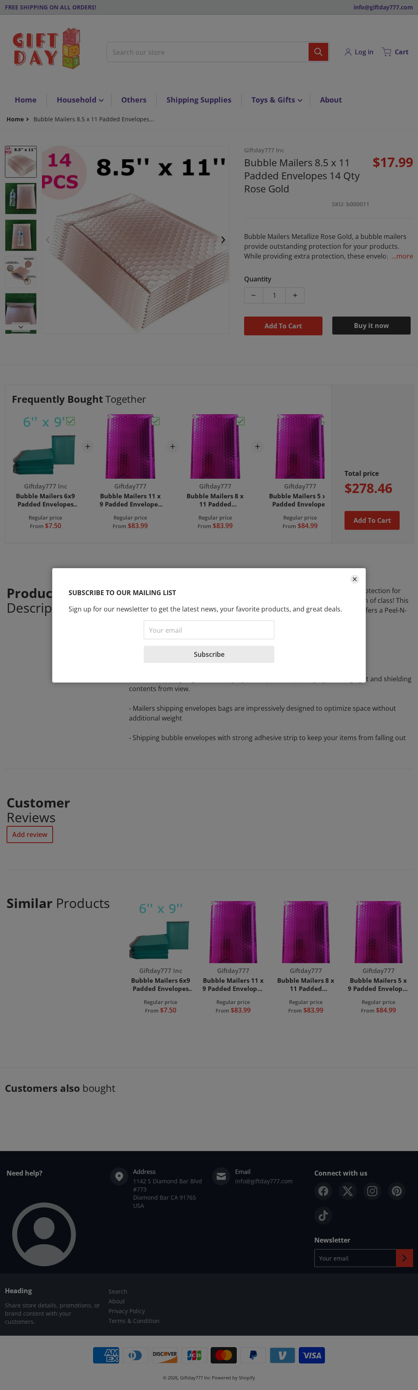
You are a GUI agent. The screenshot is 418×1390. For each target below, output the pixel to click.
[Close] (354, 579)
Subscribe (209, 654)
